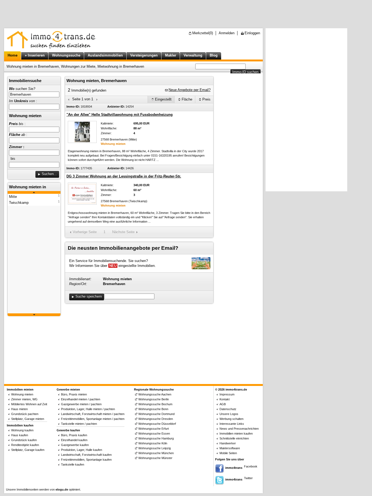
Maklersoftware (229, 448)
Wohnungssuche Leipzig (154, 448)
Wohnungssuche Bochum (155, 404)
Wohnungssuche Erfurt (153, 428)
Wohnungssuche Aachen (154, 394)
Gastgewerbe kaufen (75, 445)
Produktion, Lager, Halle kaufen (81, 449)
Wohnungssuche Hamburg (156, 438)
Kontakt (224, 399)
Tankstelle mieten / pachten (79, 423)
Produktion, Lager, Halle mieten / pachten (88, 409)
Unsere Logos (228, 414)
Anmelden (226, 33)
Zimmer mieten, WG (24, 399)
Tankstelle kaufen (72, 464)
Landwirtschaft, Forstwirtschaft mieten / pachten (92, 414)
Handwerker (227, 443)
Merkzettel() (202, 33)
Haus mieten (19, 409)
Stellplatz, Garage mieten (27, 418)
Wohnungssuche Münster (155, 458)
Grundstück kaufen (24, 440)
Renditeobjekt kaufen (25, 445)
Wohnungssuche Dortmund (156, 414)
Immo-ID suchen (245, 72)
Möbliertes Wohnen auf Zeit (29, 404)
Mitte (13, 197)
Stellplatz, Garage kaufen (27, 449)
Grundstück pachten (24, 414)
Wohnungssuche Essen (154, 433)
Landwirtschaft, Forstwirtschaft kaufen (86, 454)
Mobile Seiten (228, 453)
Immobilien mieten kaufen (236, 433)
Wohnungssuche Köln (152, 443)
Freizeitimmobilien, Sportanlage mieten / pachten (92, 418)
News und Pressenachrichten (239, 428)
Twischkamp (19, 203)
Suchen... (49, 174)
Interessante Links (231, 423)
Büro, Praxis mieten (74, 394)
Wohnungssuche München (156, 453)
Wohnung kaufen (22, 430)
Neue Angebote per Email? (190, 90)
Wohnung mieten (22, 394)
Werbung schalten (231, 418)
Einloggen (252, 33)
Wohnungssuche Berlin (153, 399)
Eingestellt (163, 99)
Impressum (226, 394)
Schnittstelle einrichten (234, 438)
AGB (222, 404)
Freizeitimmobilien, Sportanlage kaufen (86, 459)
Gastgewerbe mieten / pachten (81, 404)
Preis (206, 99)
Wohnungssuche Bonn (153, 409)
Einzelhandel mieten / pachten (80, 399)
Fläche (187, 99)
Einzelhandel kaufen (74, 440)
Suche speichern (88, 296)
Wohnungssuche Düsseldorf (157, 423)
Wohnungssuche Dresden (155, 418)
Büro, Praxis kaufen (74, 435)
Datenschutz (227, 409)
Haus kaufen (19, 435)
